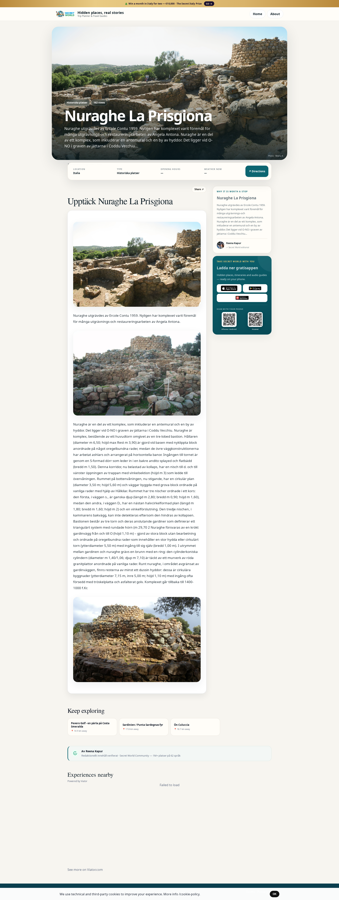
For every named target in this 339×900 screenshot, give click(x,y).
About (275, 14)
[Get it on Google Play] (255, 288)
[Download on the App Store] (229, 288)
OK (274, 894)
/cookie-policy (189, 894)
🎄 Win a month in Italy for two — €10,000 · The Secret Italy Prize (168, 3)
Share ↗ (199, 189)
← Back (69, 94)
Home (257, 14)
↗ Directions (257, 171)
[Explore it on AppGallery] (242, 298)
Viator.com (95, 869)
